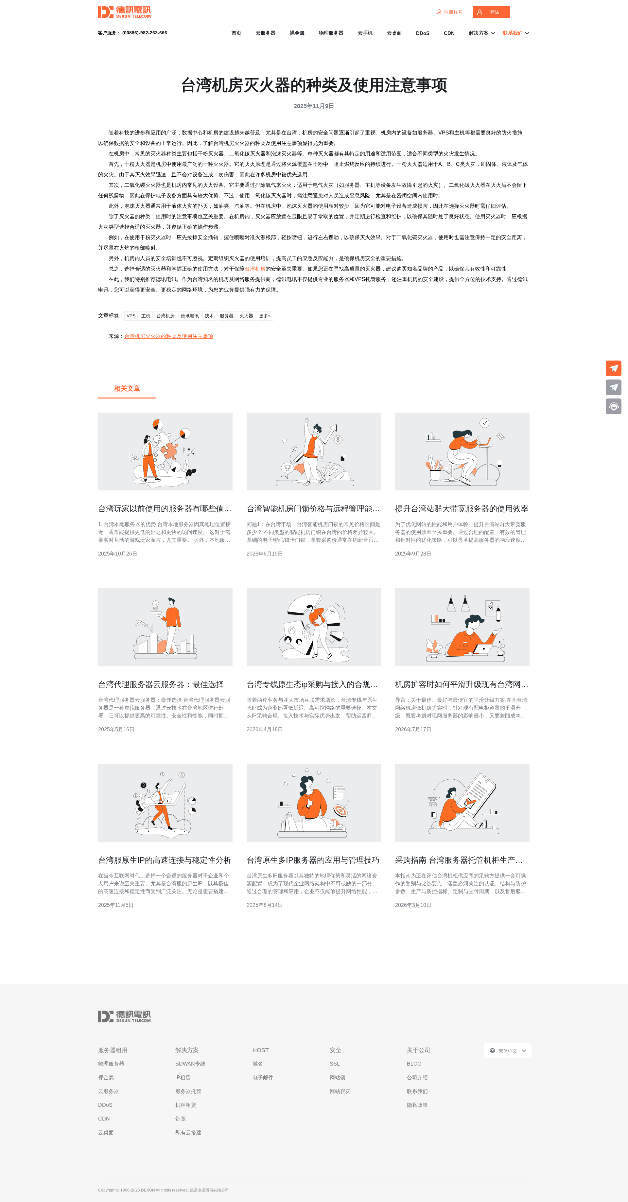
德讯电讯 (190, 315)
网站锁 (337, 1077)
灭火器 (246, 315)
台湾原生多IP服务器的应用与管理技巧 (313, 860)
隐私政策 (417, 1105)
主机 (145, 315)
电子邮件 (263, 1077)
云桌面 (394, 33)
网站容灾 (340, 1091)
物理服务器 (331, 33)
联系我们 (417, 1091)
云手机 (365, 33)
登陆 (494, 12)
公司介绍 (417, 1077)
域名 (258, 1064)
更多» (265, 315)
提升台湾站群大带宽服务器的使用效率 (462, 508)
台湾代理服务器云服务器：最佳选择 (161, 684)
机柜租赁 (185, 1105)
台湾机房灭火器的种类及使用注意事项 (168, 336)
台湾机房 (255, 269)
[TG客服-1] (613, 368)
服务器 (227, 315)
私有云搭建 (188, 1132)
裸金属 (297, 33)
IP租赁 (183, 1077)
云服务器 (265, 33)
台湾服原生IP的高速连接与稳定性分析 (164, 860)
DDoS (422, 33)
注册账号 (453, 12)
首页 (236, 33)
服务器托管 (188, 1091)
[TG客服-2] (613, 387)
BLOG (414, 1064)
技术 (209, 315)
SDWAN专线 (190, 1064)
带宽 (180, 1119)
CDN (449, 33)
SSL (335, 1064)
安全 (335, 1050)
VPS (131, 315)
